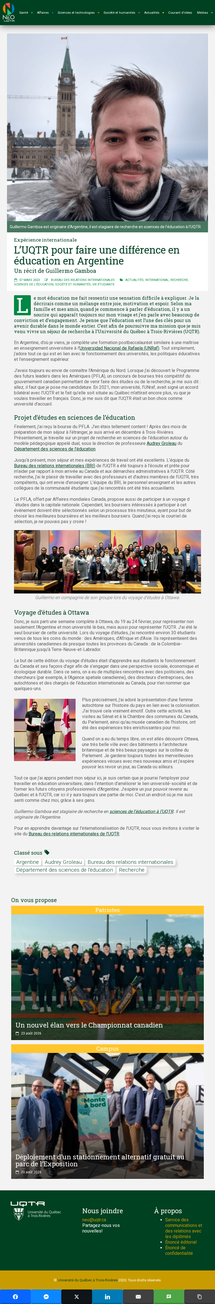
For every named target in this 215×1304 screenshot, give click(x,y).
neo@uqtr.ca (94, 1219)
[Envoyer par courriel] (138, 1296)
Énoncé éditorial (181, 1242)
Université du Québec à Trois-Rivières (88, 1280)
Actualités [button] (151, 13)
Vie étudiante (103, 284)
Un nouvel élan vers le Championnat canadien (89, 1025)
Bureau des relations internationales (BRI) (54, 465)
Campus (107, 1048)
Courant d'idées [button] (180, 13)
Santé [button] (23, 13)
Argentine (27, 862)
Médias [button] (202, 13)
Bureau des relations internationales (83, 280)
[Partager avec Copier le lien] (199, 1296)
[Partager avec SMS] (169, 1296)
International (157, 280)
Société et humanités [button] (119, 13)
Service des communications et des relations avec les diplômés (183, 1228)
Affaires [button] (43, 13)
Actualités (134, 280)
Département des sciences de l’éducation (54, 449)
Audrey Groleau (161, 443)
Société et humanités (73, 284)
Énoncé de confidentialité (179, 1250)
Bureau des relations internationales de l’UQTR (74, 833)
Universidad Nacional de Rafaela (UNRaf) (119, 348)
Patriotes (107, 910)
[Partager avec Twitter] (76, 1296)
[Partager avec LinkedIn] (107, 1296)
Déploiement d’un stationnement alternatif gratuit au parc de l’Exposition (99, 1160)
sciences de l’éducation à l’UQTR (141, 811)
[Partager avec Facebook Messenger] (46, 1296)
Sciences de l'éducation (33, 284)
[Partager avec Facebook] (15, 1296)
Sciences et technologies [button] (76, 13)
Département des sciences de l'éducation (64, 870)
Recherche (179, 280)
